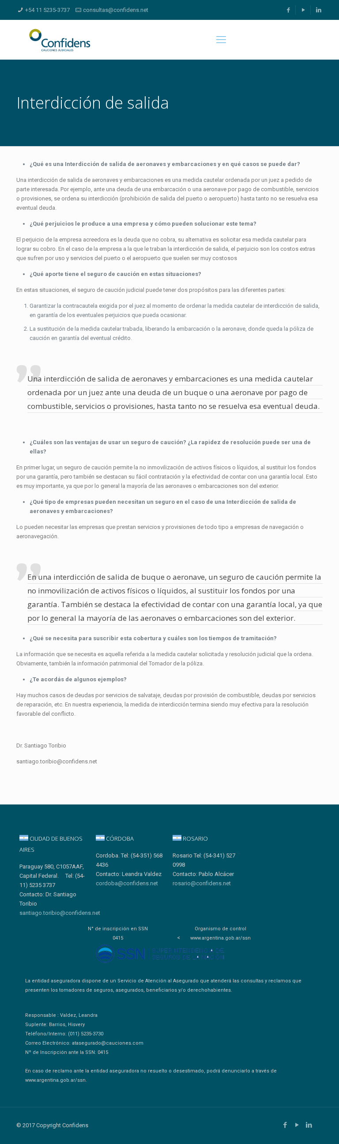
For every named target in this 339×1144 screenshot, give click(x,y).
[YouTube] (304, 10)
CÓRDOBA (119, 838)
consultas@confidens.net (115, 10)
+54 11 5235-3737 (47, 10)
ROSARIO (194, 838)
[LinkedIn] (319, 10)
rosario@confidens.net (202, 883)
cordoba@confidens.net (127, 883)
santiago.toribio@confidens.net (59, 913)
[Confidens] (59, 40)
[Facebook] (288, 10)
